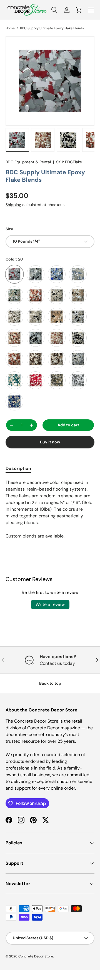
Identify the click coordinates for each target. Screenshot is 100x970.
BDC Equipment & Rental (28, 161)
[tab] (18, 468)
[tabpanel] (50, 509)
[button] (79, 10)
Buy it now (50, 442)
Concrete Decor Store (35, 956)
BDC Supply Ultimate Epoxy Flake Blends (52, 28)
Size (9, 228)
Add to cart (68, 424)
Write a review (50, 604)
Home (10, 28)
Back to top (50, 683)
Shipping (13, 204)
